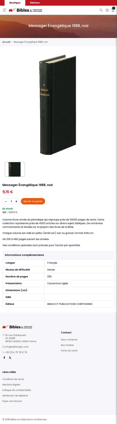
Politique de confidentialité (16, 390)
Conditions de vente (13, 379)
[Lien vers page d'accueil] (35, 10)
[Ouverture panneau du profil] (107, 10)
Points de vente (69, 350)
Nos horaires (67, 345)
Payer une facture (12, 401)
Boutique (14, 2)
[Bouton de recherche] (101, 10)
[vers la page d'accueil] (29, 327)
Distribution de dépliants (15, 395)
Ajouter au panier (33, 201)
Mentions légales (11, 384)
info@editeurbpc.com (17, 346)
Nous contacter (69, 339)
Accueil (6, 41)
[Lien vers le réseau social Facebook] (4, 357)
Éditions (35, 2)
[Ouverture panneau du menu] (4, 10)
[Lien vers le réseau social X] (10, 357)
